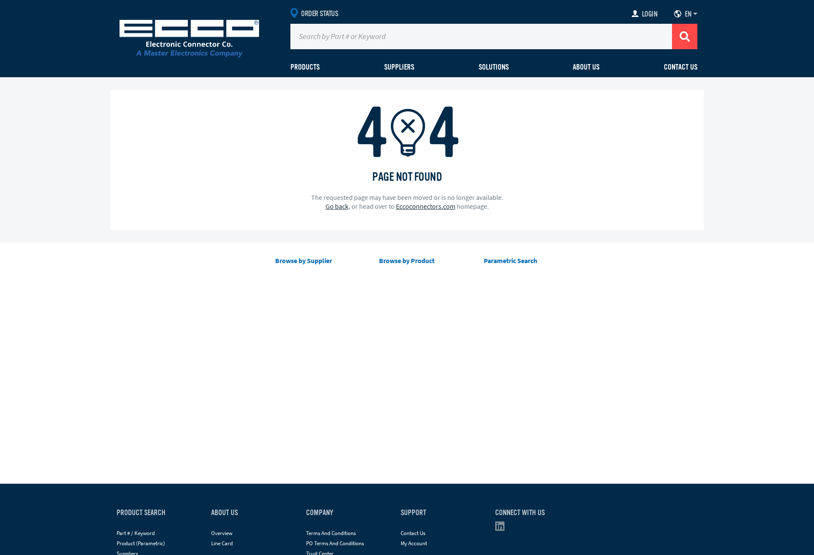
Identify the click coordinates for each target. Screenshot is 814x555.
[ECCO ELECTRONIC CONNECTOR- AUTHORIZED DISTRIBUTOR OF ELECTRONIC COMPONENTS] (189, 36)
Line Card (222, 543)
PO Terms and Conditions (335, 543)
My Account (414, 543)
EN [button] (688, 14)
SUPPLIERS (399, 67)
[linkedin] (502, 528)
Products (305, 67)
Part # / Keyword (136, 533)
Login (650, 14)
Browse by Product (407, 260)
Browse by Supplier (303, 260)
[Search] (684, 36)
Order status (319, 13)
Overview (221, 533)
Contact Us (680, 67)
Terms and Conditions (331, 533)
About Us (586, 67)
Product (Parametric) (141, 543)
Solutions (494, 67)
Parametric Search (510, 260)
